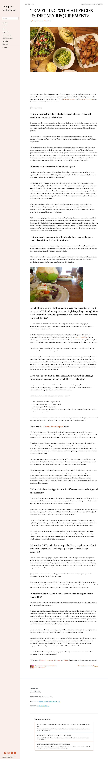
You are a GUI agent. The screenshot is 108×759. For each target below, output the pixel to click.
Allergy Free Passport (53, 427)
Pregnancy (6, 32)
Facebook (42, 660)
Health (41, 706)
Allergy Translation (81, 337)
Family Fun (5, 44)
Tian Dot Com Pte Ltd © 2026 (9, 756)
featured (5, 26)
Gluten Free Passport (70, 99)
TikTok (66, 660)
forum (4, 29)
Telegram (57, 660)
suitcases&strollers (86, 99)
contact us (5, 47)
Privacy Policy (10, 757)
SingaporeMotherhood (9, 8)
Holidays (46, 706)
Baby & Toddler (7, 35)
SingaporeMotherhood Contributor (41, 21)
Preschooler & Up (8, 38)
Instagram (49, 660)
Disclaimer (5, 757)
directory (5, 23)
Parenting (5, 41)
